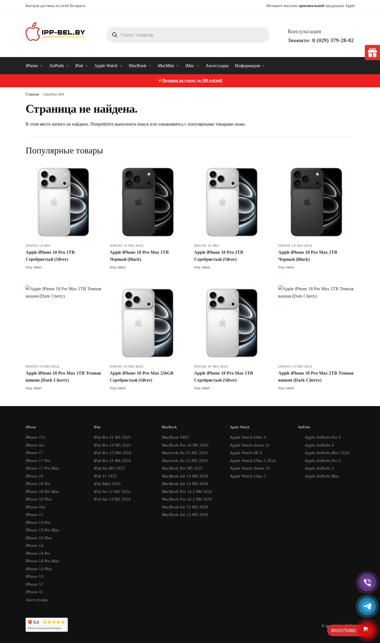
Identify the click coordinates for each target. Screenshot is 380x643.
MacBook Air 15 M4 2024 (185, 483)
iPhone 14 (34, 545)
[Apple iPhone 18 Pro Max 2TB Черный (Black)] (316, 202)
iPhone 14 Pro (38, 553)
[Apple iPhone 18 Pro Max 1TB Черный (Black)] (148, 202)
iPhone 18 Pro (38, 245)
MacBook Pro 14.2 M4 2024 (187, 491)
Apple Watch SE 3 (246, 452)
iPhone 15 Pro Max (42, 530)
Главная (32, 94)
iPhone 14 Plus (39, 569)
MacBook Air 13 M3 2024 (185, 514)
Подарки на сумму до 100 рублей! (192, 80)
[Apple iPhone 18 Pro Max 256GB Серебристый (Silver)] (148, 323)
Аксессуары (37, 599)
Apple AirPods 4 (319, 445)
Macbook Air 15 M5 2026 (185, 452)
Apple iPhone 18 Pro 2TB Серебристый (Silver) (218, 256)
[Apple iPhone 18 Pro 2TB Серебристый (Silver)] (232, 202)
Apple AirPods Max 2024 (327, 452)
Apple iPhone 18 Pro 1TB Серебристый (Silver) (50, 256)
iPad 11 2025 (105, 476)
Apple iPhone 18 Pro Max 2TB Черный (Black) (307, 256)
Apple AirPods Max (322, 476)
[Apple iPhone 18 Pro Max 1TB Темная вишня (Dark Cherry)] (64, 323)
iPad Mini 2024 (107, 483)
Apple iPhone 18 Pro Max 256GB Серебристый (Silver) (142, 377)
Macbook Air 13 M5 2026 (185, 460)
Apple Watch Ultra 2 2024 (253, 460)
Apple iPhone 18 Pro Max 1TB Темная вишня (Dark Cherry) (63, 377)
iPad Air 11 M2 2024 (112, 491)
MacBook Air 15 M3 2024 (185, 507)
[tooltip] (372, 52)
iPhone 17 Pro (38, 460)
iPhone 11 (34, 592)
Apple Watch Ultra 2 (248, 476)
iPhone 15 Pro (38, 522)
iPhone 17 (34, 452)
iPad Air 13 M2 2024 (112, 499)
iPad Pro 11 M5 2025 (112, 437)
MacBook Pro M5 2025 (182, 468)
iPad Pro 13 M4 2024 (112, 452)
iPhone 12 (34, 584)
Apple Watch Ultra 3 (248, 437)
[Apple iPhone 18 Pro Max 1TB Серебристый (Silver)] (232, 323)
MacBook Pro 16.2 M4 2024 (187, 499)
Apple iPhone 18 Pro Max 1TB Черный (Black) (139, 256)
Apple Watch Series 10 (250, 468)
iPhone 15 (34, 514)
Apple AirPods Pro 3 (323, 437)
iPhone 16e (35, 507)
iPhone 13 (34, 576)
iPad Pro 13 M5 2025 (112, 445)
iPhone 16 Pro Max (42, 491)
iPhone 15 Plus (39, 538)
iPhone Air (35, 445)
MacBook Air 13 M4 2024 (185, 476)
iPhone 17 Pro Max (42, 468)
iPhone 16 (34, 476)
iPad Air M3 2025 (109, 468)
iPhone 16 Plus (39, 499)
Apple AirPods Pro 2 (323, 460)
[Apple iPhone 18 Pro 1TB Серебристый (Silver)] (64, 202)
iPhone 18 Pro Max (127, 245)
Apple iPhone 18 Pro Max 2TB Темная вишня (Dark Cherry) (316, 377)
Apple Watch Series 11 (249, 445)
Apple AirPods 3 (319, 468)
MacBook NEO (175, 437)
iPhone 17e (35, 437)
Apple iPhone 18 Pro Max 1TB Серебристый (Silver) (223, 377)
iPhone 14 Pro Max (42, 561)
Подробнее (63, 279)
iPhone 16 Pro (38, 483)
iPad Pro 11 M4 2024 (112, 460)
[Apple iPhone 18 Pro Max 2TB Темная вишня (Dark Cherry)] (316, 323)
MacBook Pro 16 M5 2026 (185, 445)
